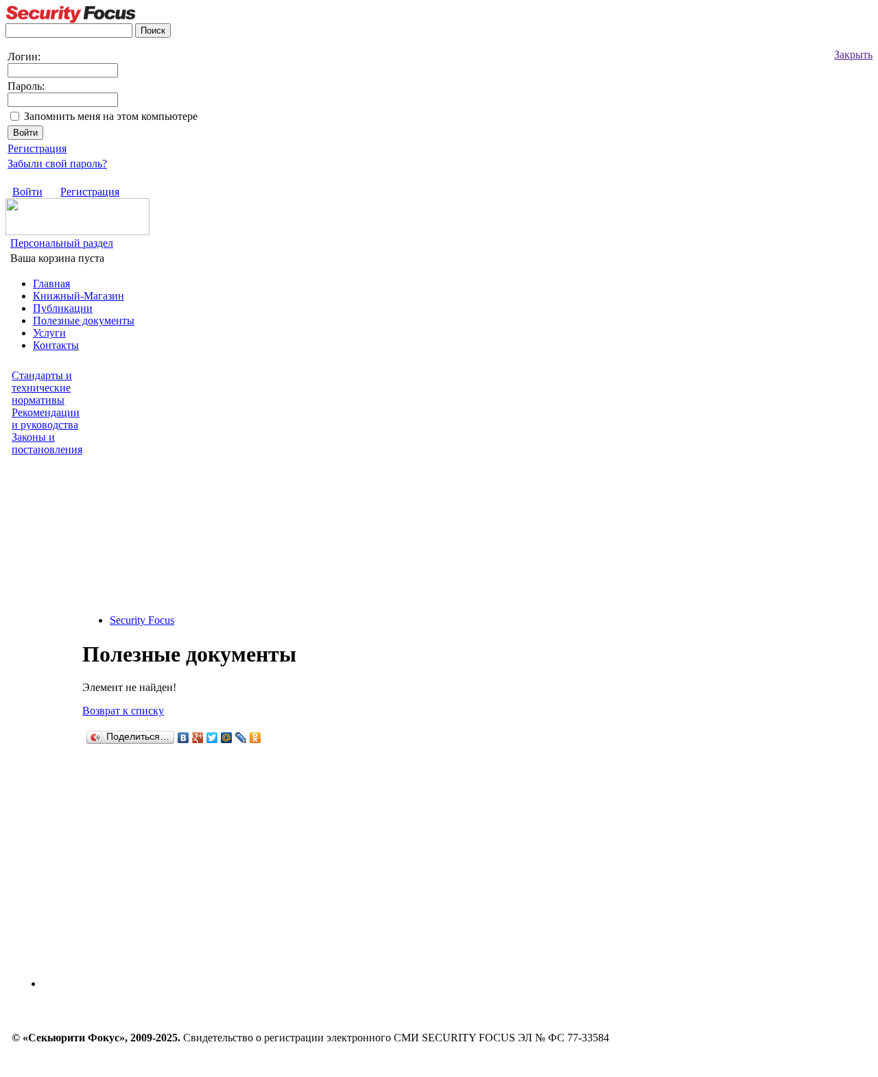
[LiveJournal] (241, 738)
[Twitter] (212, 738)
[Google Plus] (198, 738)
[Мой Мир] (227, 738)
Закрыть (853, 54)
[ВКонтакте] (183, 738)
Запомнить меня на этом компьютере (111, 116)
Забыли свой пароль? (57, 163)
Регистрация (37, 148)
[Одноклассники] (255, 738)
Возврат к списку (123, 710)
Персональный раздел (61, 243)
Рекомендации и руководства (46, 419)
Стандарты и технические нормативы (42, 388)
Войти (27, 191)
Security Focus (142, 620)
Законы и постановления (47, 443)
